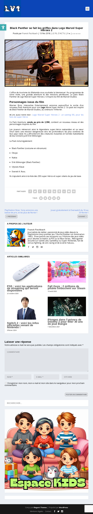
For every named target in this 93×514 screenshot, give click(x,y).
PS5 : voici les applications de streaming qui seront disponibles (24, 288)
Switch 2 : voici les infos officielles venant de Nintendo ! (23, 325)
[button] (3, 27)
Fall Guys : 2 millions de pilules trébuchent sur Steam (66, 287)
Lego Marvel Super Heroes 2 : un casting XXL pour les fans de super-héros (46, 115)
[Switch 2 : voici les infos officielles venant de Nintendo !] (26, 308)
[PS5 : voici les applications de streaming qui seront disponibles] (26, 272)
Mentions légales (36, 511)
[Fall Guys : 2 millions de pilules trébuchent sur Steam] (67, 272)
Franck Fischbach (30, 33)
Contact (48, 511)
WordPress (63, 507)
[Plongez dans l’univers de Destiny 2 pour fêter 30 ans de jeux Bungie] (67, 306)
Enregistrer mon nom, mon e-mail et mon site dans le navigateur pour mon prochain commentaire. (44, 384)
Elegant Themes (40, 507)
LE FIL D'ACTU (58, 33)
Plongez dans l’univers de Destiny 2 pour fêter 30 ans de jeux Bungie (65, 321)
